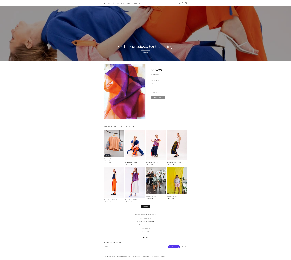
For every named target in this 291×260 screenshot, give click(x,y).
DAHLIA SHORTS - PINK (172, 196)
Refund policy (124, 256)
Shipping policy (138, 256)
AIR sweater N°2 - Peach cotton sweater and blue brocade (113, 159)
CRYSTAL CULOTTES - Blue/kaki (174, 162)
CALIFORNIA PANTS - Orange (131, 162)
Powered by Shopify (116, 256)
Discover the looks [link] (158, 97)
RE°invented (109, 256)
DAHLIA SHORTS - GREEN (151, 196)
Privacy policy (131, 256)
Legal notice (163, 256)
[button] (123, 3)
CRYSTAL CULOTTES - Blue (152, 162)
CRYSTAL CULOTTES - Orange (110, 199)
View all (145, 206)
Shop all (145, 52)
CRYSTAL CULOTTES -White (131, 199)
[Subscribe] (129, 246)
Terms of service (146, 256)
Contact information (155, 256)
